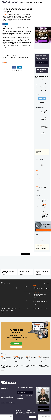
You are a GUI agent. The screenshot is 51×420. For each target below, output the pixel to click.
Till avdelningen (47, 283)
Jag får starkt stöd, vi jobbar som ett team (42, 84)
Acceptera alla (32, 416)
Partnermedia (8, 402)
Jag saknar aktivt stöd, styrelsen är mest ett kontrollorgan (42, 81)
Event (31, 2)
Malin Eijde (3, 392)
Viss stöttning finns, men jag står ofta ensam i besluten (42, 88)
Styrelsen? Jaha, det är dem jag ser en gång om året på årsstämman (43, 92)
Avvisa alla (25, 416)
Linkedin (18, 401)
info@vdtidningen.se (9, 397)
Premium (27, 2)
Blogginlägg (40, 2)
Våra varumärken (12, 416)
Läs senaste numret (43, 406)
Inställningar (18, 416)
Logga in (16, 347)
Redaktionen (3, 402)
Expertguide (35, 2)
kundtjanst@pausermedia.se (10, 396)
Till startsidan (25, 254)
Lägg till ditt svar (38, 94)
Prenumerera (22, 2)
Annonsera (13, 402)
